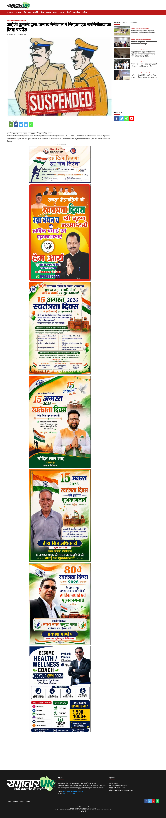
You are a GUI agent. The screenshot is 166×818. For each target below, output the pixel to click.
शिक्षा (42, 12)
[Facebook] (16, 124)
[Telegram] (21, 124)
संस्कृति (68, 12)
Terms (28, 801)
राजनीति (35, 12)
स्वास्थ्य (48, 12)
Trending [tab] (133, 22)
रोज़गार (55, 12)
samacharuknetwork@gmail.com (72, 791)
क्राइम (62, 12)
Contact (15, 801)
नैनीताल (24, 20)
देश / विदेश (27, 12)
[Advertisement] (60, 747)
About (9, 801)
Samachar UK (12, 34)
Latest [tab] (117, 22)
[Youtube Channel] (131, 118)
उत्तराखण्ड (10, 12)
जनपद (18, 12)
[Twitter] (26, 124)
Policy (22, 801)
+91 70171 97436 (69, 793)
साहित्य (84, 12)
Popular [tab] (124, 22)
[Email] (11, 124)
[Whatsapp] (31, 124)
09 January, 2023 (22, 34)
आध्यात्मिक (76, 12)
